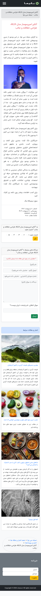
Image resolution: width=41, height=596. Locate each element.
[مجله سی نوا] (32, 3)
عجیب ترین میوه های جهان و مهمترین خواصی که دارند (21, 420)
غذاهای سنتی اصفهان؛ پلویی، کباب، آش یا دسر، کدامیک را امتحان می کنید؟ (21, 463)
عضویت (34, 577)
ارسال (34, 316)
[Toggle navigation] (4, 3)
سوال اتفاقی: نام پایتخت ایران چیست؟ (24, 305)
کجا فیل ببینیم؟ (33, 519)
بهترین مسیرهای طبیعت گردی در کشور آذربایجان (23, 365)
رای (35, 238)
